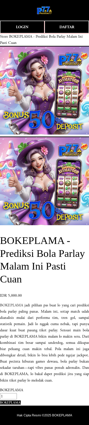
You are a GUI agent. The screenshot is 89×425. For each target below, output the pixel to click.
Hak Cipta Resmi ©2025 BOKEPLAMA (44, 415)
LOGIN (22, 27)
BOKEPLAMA (11, 305)
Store (4, 36)
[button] (10, 402)
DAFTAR (66, 27)
